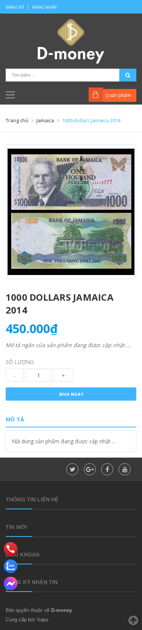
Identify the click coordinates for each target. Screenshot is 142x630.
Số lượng (20, 362)
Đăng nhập (44, 7)
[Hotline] (11, 549)
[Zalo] (10, 566)
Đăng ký (15, 7)
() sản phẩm (118, 95)
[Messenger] (10, 583)
